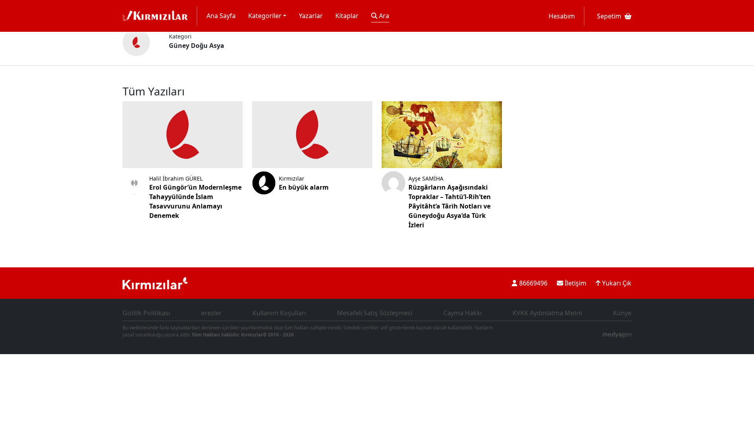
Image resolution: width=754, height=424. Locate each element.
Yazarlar (311, 15)
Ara (383, 15)
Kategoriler (265, 15)
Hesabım (562, 16)
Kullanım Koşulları (279, 313)
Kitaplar (347, 15)
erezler (211, 313)
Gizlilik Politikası (146, 313)
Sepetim (609, 16)
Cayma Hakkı (462, 313)
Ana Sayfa (221, 15)
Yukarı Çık (615, 283)
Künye (622, 313)
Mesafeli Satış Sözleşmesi (374, 313)
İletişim (574, 283)
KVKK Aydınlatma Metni (547, 313)
